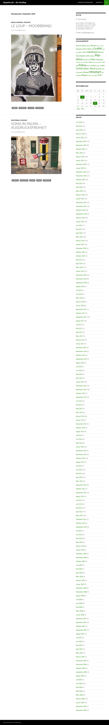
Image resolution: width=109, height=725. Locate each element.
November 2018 (81, 279)
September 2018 (81, 283)
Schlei (93, 65)
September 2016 (81, 359)
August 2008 (80, 596)
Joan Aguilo (80, 56)
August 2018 (80, 286)
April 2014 (79, 443)
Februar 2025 (80, 157)
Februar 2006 (80, 699)
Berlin (13, 22)
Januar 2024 (80, 168)
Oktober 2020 (80, 252)
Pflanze (89, 65)
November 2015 (81, 389)
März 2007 (79, 653)
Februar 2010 (80, 546)
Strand (86, 72)
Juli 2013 (79, 466)
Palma (32, 180)
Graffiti (15, 180)
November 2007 (81, 622)
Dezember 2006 (81, 660)
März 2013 (79, 481)
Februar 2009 (80, 580)
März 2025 (79, 153)
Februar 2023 (80, 195)
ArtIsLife (78, 46)
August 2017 (80, 321)
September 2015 (81, 397)
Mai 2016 (79, 374)
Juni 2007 (79, 641)
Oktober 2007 (80, 626)
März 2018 (79, 298)
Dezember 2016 (81, 347)
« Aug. (78, 109)
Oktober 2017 (80, 313)
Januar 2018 (80, 305)
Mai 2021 (79, 229)
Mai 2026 (79, 126)
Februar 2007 (80, 657)
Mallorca (24, 180)
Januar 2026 (80, 137)
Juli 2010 (79, 531)
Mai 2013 (79, 473)
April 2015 (79, 409)
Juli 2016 (79, 367)
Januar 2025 (80, 160)
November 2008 (81, 592)
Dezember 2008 (81, 588)
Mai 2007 (79, 645)
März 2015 (79, 412)
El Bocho (89, 49)
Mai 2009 (79, 569)
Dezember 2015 (81, 386)
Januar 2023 (80, 199)
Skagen (98, 65)
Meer (93, 59)
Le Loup (31, 107)
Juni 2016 (79, 370)
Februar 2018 (80, 302)
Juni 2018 (79, 294)
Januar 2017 (80, 344)
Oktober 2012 (80, 489)
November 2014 (81, 424)
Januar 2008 (80, 615)
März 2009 (79, 576)
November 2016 (81, 351)
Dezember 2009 (81, 554)
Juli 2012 (79, 500)
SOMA (39, 180)
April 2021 (79, 233)
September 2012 (81, 493)
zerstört (94, 75)
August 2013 (80, 462)
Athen (84, 46)
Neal (90, 62)
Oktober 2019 (80, 256)
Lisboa (92, 56)
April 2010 (79, 542)
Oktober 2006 (80, 668)
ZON (100, 75)
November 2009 (81, 557)
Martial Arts (86, 59)
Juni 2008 (79, 603)
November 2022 (81, 206)
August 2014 (80, 431)
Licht (87, 56)
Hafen (84, 52)
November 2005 (81, 710)
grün (80, 52)
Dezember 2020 (81, 248)
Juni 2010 (79, 535)
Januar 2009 (80, 584)
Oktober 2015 (80, 393)
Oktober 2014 (80, 428)
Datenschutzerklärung (85, 2)
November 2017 (81, 309)
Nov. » (83, 109)
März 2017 (79, 336)
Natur (86, 62)
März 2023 (79, 191)
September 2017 (81, 317)
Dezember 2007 (81, 618)
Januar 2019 (80, 271)
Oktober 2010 (80, 523)
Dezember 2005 (81, 706)
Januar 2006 (80, 702)
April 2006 (79, 691)
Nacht (83, 62)
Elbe (84, 49)
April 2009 (79, 573)
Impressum (99, 2)
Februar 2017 (80, 340)
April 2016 (79, 378)
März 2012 (79, 515)
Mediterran (15, 120)
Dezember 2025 (81, 141)
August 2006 (80, 676)
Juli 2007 (79, 638)
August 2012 (80, 496)
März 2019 (79, 267)
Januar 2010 (80, 550)
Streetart (27, 22)
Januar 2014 (80, 447)
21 (95, 103)
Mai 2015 (79, 405)
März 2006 (79, 695)
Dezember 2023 (81, 172)
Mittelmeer (99, 60)
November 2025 (81, 145)
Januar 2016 (80, 382)
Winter (90, 75)
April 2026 (79, 130)
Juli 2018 (79, 290)
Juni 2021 (79, 225)
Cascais (101, 45)
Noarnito (94, 62)
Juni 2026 (79, 122)
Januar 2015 (80, 420)
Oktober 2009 (80, 561)
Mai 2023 (79, 183)
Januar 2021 (80, 244)
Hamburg (19, 22)
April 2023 (79, 187)
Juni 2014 (79, 439)
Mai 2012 (79, 508)
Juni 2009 (79, 565)
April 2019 (79, 263)
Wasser (84, 75)
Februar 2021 (80, 241)
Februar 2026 (80, 134)
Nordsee (99, 62)
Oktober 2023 (80, 179)
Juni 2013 (79, 470)
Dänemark (79, 49)
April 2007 (79, 649)
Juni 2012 (79, 504)
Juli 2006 (79, 680)
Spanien (80, 72)
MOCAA (78, 62)
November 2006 (81, 664)
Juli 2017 (79, 325)
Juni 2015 (79, 401)
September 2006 (81, 672)
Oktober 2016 (80, 355)
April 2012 (79, 512)
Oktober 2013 (80, 458)
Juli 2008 (79, 599)
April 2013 (79, 477)
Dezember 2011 (81, 519)
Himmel (100, 52)
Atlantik (88, 45)
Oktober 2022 (80, 210)
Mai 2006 (79, 687)
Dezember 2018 (81, 275)
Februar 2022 (80, 218)
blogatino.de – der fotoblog (14, 2)
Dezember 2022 (81, 202)
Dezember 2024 (81, 164)
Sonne (98, 69)
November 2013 (81, 454)
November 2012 (81, 485)
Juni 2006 (79, 683)
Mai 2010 (79, 538)
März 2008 (79, 611)
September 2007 (81, 630)
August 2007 (80, 634)
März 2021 (79, 237)
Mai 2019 (79, 260)
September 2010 (81, 527)
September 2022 (81, 214)
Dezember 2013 (81, 451)
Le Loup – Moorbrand (31, 26)
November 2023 (81, 176)
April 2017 (79, 332)
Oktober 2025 (80, 149)
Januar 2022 (80, 221)
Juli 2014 (79, 435)
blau (98, 45)
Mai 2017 (79, 328)
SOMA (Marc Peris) (86, 69)
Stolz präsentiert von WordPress (12, 722)
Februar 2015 (80, 416)
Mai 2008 (79, 607)
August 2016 (80, 363)
